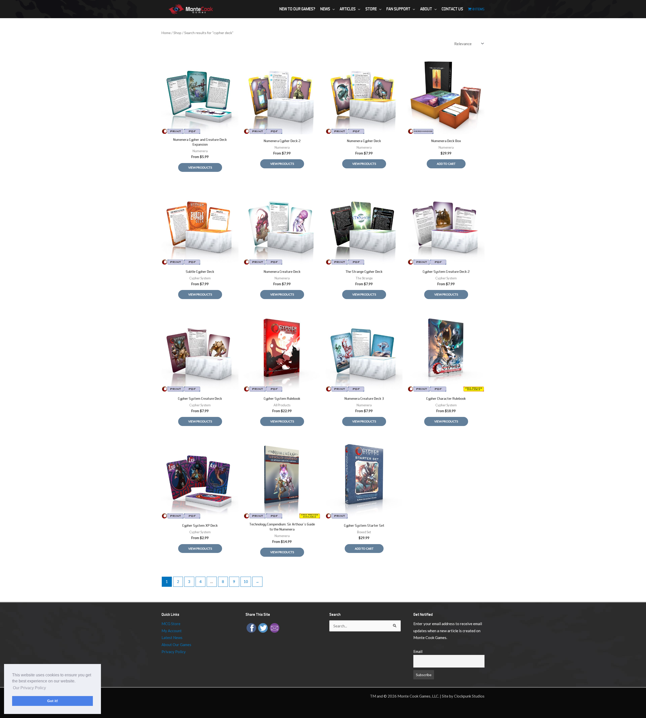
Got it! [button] (52, 701)
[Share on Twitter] (263, 627)
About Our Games (176, 644)
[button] (332, 9)
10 (246, 581)
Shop (177, 33)
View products (200, 167)
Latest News (172, 637)
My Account (172, 630)
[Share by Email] (275, 627)
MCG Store (171, 623)
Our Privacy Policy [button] (29, 688)
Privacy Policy (174, 651)
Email (417, 651)
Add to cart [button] (446, 164)
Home (166, 33)
